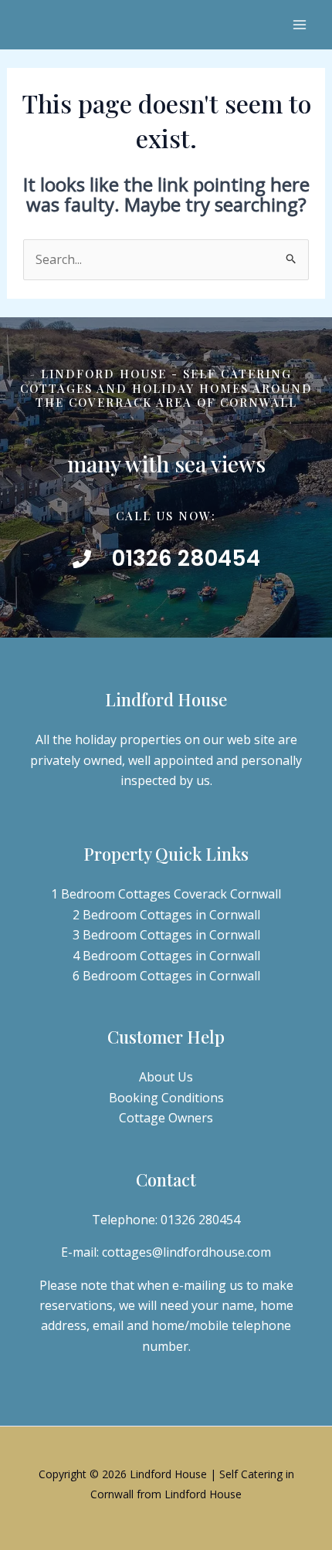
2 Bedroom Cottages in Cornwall (166, 914)
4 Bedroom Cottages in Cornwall (166, 955)
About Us (166, 1076)
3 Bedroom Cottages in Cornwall (166, 934)
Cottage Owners (166, 1117)
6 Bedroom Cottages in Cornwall (166, 975)
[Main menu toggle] (300, 25)
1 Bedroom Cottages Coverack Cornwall (166, 893)
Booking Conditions (166, 1097)
